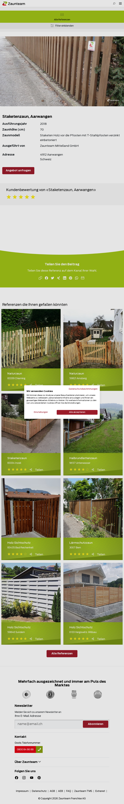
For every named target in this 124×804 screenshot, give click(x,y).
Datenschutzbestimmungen (83, 389)
